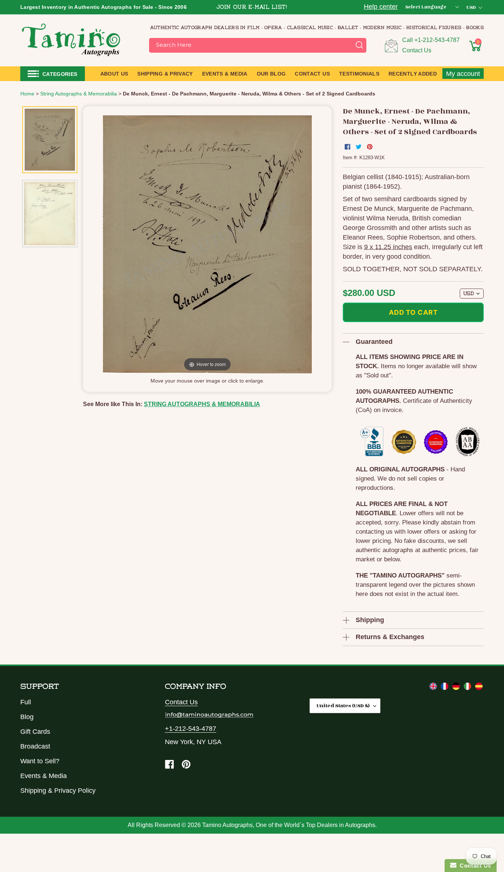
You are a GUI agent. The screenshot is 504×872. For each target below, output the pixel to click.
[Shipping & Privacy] (434, 687)
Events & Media (43, 775)
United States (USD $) (343, 705)
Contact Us (416, 50)
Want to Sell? (39, 761)
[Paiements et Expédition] (445, 687)
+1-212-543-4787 (437, 40)
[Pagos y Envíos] (479, 687)
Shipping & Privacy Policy (58, 790)
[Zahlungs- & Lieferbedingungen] (457, 687)
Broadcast (35, 746)
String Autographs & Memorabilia (202, 404)
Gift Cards (35, 731)
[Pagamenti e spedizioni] (468, 687)
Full (25, 702)
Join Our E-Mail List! (252, 7)
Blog (27, 717)
